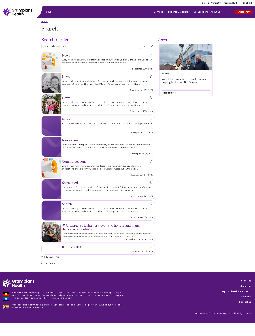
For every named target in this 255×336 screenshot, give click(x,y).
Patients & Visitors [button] (178, 11)
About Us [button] (216, 11)
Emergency (243, 11)
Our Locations (200, 11)
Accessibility (230, 3)
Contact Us (216, 3)
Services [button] (158, 11)
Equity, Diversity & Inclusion (236, 291)
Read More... (185, 93)
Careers (205, 3)
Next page (50, 263)
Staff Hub (246, 280)
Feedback (246, 296)
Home (48, 11)
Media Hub (245, 286)
